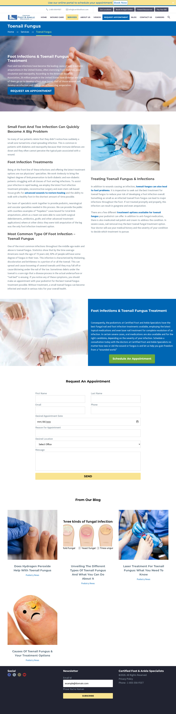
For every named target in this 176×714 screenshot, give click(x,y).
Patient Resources (144, 9)
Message (40, 449)
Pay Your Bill (162, 9)
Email (38, 404)
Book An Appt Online (124, 9)
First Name (41, 393)
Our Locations (105, 9)
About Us (85, 17)
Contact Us (146, 17)
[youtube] (24, 675)
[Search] (168, 17)
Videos (97, 17)
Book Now (120, 2)
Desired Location (44, 438)
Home (44, 17)
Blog (134, 17)
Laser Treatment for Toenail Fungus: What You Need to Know (143, 570)
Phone (94, 404)
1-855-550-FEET (55, 9)
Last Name (96, 393)
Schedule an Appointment (132, 358)
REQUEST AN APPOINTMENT (31, 91)
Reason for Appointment (48, 427)
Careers (159, 17)
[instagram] (19, 675)
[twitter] (14, 675)
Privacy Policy (126, 678)
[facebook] (9, 675)
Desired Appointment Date (49, 415)
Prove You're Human (73, 689)
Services (72, 17)
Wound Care (57, 17)
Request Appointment (116, 17)
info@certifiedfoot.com (78, 9)
